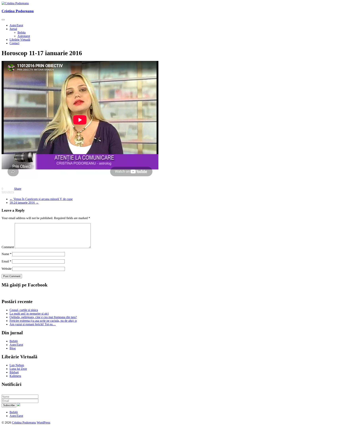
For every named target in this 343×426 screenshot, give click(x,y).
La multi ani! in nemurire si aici (29, 313)
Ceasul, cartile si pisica (24, 310)
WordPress (43, 422)
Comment (8, 247)
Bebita (21, 32)
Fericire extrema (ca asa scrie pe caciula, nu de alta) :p (43, 320)
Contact (14, 43)
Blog (13, 348)
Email (6, 261)
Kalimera (15, 376)
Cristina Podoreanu (18, 11)
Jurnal (13, 29)
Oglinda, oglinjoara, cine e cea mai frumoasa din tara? (43, 317)
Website (7, 268)
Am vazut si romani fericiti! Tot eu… (33, 324)
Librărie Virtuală (20, 39)
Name (7, 254)
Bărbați (14, 372)
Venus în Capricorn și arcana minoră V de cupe (41, 199)
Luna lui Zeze (18, 368)
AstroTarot (16, 25)
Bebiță (14, 341)
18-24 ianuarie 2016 (24, 202)
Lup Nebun (17, 365)
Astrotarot (23, 36)
